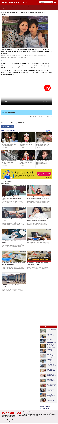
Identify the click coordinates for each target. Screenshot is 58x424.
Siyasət (13, 6)
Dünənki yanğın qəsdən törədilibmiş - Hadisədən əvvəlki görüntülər (51, 346)
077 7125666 (21, 123)
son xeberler (9, 415)
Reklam (3, 8)
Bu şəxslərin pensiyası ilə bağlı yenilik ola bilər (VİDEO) (51, 351)
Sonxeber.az (4, 55)
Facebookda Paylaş (8, 126)
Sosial (3, 6)
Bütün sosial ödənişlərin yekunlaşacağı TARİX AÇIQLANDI (51, 341)
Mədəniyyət (27, 6)
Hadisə (17, 6)
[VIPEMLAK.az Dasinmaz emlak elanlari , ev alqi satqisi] (43, 408)
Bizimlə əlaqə (5, 419)
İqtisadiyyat (8, 6)
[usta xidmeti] (26, 174)
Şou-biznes (33, 6)
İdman (38, 6)
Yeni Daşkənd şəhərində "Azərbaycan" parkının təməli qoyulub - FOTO (46, 361)
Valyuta (25, 2)
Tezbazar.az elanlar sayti (6, 181)
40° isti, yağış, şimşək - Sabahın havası (51, 330)
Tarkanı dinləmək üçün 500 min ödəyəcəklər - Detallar (50, 390)
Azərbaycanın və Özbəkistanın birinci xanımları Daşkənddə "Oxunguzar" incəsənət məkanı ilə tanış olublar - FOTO (48, 370)
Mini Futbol (52, 6)
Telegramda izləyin (10, 112)
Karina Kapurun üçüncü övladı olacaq (51, 375)
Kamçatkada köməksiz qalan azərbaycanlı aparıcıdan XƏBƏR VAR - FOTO (47, 400)
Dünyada (47, 6)
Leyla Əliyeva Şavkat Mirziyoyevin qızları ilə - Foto (51, 385)
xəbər (9, 55)
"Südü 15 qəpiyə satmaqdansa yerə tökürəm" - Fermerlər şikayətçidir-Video (51, 395)
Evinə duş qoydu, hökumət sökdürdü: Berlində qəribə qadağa (51, 380)
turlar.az (49, 408)
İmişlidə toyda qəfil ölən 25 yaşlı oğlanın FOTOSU (51, 365)
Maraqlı (42, 6)
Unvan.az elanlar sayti (45, 406)
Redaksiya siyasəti (12, 419)
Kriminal (21, 6)
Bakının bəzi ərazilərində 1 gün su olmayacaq (51, 356)
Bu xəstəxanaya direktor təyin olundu (51, 335)
